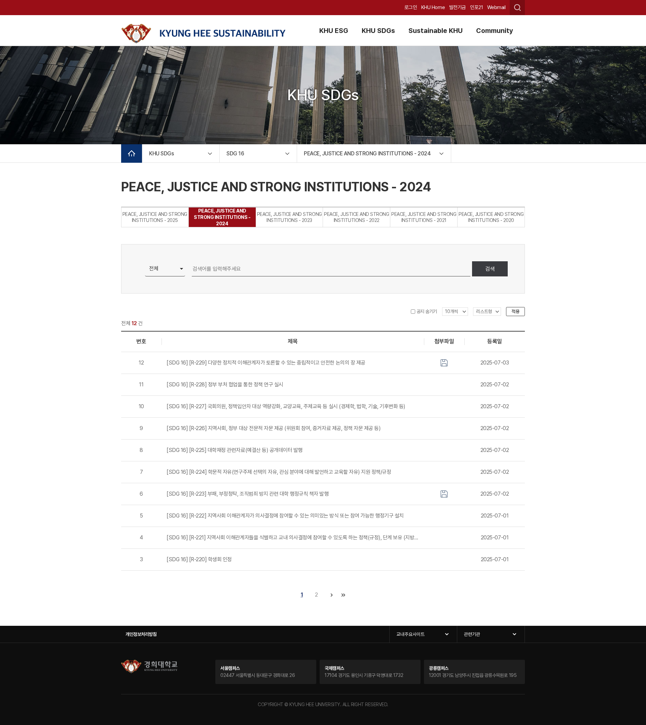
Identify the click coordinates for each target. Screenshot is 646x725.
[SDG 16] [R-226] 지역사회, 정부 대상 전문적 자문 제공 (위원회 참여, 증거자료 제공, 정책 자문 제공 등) (274, 428)
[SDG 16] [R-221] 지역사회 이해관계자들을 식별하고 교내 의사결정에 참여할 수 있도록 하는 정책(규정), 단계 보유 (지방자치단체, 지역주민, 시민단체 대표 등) (293, 537)
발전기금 (457, 7)
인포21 (476, 7)
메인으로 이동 (131, 153)
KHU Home (433, 7)
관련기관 (472, 634)
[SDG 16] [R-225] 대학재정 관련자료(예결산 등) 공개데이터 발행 (234, 450)
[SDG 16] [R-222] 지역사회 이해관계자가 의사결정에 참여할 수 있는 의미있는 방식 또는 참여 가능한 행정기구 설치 (285, 515)
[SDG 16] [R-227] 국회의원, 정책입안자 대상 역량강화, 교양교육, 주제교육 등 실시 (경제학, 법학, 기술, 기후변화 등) (286, 406)
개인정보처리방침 (140, 634)
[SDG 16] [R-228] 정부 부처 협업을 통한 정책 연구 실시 (225, 384)
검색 (490, 269)
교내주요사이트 (410, 634)
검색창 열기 (517, 7)
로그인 (410, 7)
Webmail (496, 7)
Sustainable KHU (435, 31)
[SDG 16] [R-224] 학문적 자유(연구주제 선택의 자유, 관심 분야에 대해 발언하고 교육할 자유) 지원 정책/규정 (279, 472)
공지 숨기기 (427, 311)
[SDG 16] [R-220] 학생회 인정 (199, 559)
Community (494, 31)
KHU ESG (333, 31)
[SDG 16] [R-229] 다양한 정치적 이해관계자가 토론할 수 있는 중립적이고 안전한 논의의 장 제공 (266, 362)
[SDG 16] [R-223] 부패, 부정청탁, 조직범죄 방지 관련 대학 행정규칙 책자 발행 (248, 494)
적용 (515, 311)
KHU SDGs (378, 31)
